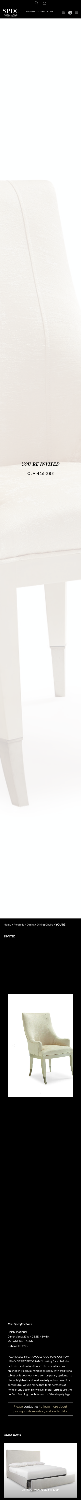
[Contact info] (69, 12)
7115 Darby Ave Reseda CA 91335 (37, 11)
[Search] (36, 3)
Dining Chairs (45, 924)
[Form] (44, 3)
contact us (31, 1406)
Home (7, 924)
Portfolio (19, 924)
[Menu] (75, 12)
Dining (31, 924)
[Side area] (62, 12)
